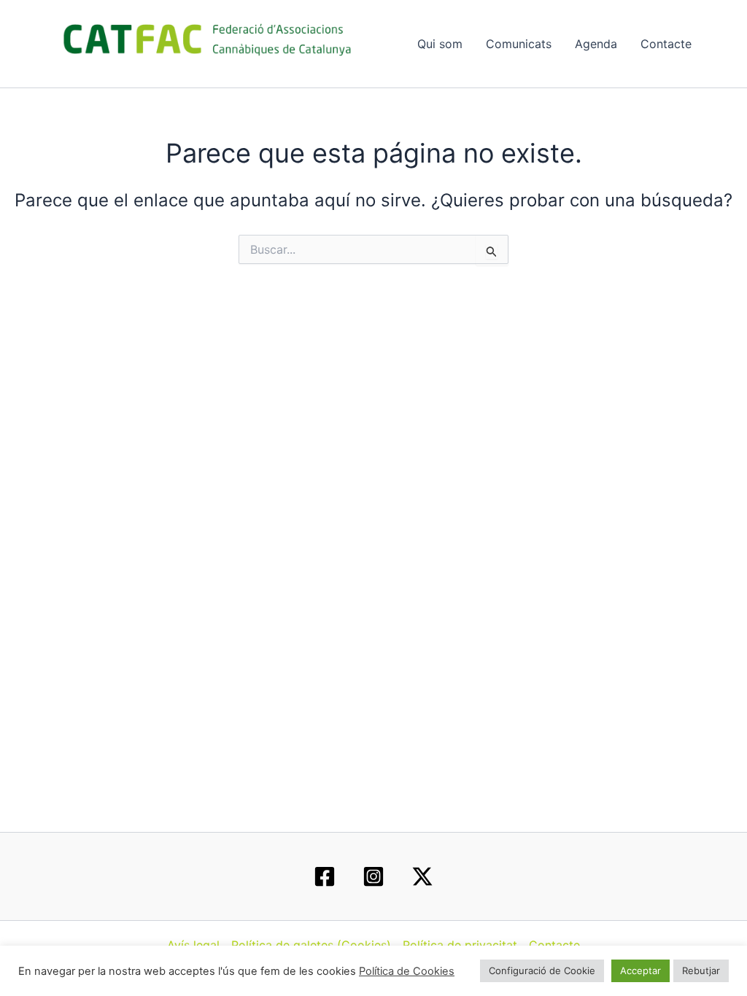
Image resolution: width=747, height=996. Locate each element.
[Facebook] (325, 876)
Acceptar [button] (640, 970)
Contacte (666, 43)
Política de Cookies (406, 971)
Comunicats (518, 43)
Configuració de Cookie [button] (542, 970)
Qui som (439, 43)
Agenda (596, 43)
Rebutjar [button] (701, 970)
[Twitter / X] (422, 876)
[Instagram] (373, 876)
